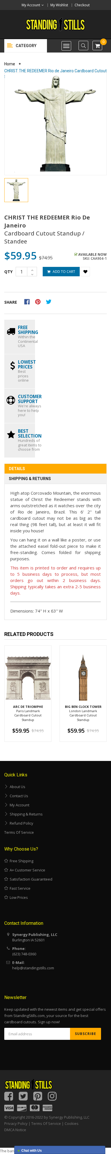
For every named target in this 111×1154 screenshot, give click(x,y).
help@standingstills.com (33, 967)
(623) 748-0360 (24, 953)
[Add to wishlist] (85, 271)
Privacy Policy (16, 1123)
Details (17, 469)
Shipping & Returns (30, 479)
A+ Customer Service (26, 870)
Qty (8, 271)
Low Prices (18, 897)
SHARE (10, 302)
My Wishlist (59, 5)
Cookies (72, 1123)
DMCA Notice (15, 1129)
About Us (16, 786)
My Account (18, 804)
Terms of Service (19, 832)
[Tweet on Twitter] (50, 301)
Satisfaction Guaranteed (30, 879)
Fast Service (19, 888)
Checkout (82, 5)
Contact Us (18, 795)
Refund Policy (20, 823)
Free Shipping (20, 860)
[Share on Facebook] (29, 301)
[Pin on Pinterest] (39, 301)
